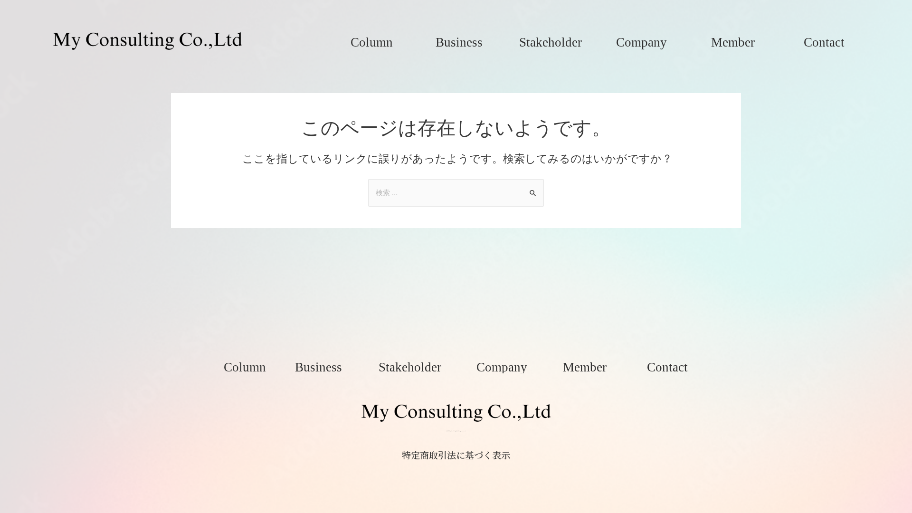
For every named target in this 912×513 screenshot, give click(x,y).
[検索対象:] (456, 192)
